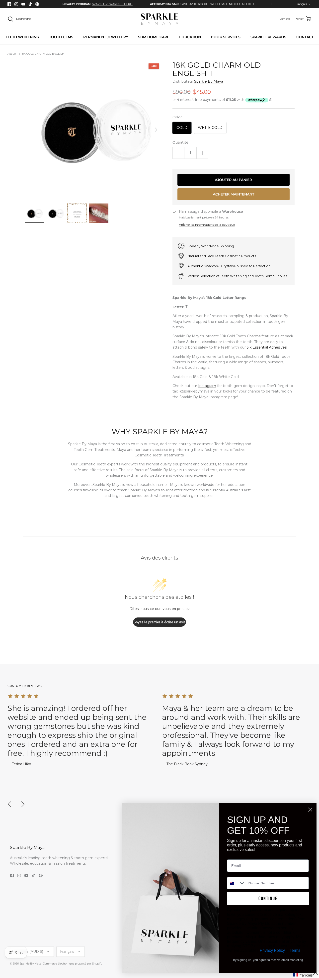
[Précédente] (9, 804)
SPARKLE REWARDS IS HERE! (94, 4)
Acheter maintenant (233, 194)
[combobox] (236, 883)
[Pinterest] (37, 4)
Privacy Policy (272, 950)
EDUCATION (190, 37)
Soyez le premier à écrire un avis (159, 622)
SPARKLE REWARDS (268, 37)
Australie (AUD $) (28, 951)
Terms (295, 950)
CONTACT (305, 37)
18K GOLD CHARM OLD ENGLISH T (44, 54)
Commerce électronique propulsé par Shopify (72, 963)
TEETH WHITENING (22, 37)
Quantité (180, 142)
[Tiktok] (30, 4)
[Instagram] (16, 4)
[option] (79, 4)
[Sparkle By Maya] (159, 19)
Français (301, 4)
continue (267, 899)
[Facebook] (9, 4)
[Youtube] (23, 4)
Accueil (12, 54)
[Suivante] (156, 129)
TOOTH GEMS (61, 37)
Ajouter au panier (233, 180)
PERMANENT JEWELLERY (105, 37)
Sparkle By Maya (208, 81)
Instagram (207, 386)
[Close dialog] (310, 809)
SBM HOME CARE (153, 37)
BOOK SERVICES (225, 37)
